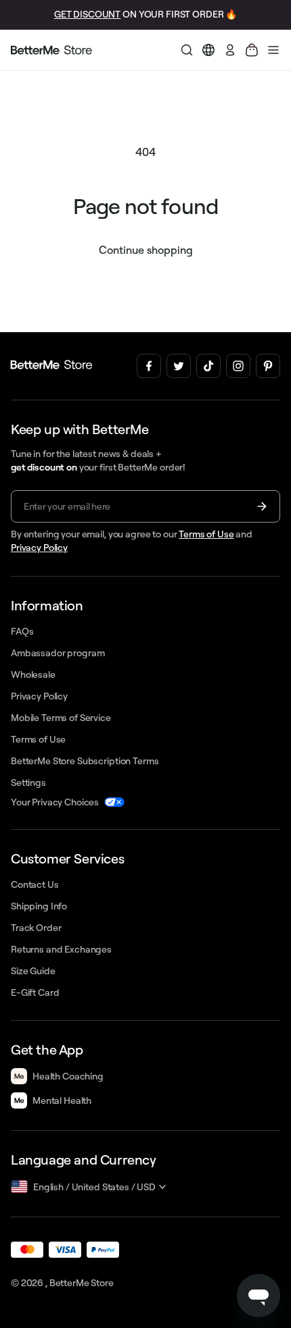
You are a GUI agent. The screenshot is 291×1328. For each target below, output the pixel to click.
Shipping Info (39, 906)
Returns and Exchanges (61, 949)
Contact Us (35, 884)
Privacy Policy (39, 547)
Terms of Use (206, 534)
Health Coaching (68, 1076)
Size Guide (33, 971)
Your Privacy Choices (55, 802)
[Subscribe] (262, 506)
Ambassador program (57, 653)
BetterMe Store (81, 1283)
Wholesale (33, 674)
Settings (28, 782)
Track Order (36, 928)
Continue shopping (146, 250)
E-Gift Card (35, 992)
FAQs (22, 631)
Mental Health (61, 1100)
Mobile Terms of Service (61, 718)
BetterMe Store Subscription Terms (84, 761)
